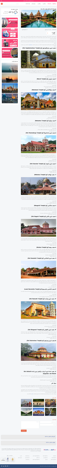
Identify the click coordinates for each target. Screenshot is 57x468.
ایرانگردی (44, 3)
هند (49, 29)
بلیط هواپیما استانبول (53, 459)
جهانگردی (39, 3)
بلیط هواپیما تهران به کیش (36, 455)
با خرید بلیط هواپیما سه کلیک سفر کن (28, 0)
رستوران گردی (33, 3)
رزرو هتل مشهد (27, 455)
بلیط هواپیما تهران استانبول (36, 459)
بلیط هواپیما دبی (45, 457)
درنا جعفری (46, 29)
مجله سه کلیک (28, 3)
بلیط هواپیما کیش (54, 457)
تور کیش (46, 459)
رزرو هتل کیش (27, 459)
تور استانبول (38, 457)
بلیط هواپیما (54, 455)
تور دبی (21, 455)
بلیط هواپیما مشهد (45, 455)
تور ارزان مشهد (20, 457)
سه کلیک (43, 466)
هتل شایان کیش (27, 457)
